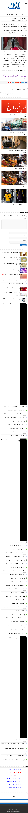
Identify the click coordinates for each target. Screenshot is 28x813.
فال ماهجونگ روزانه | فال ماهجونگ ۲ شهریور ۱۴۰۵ (10, 298)
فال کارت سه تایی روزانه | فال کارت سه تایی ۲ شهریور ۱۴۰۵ (14, 406)
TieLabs (21, 808)
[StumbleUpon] (12, 809)
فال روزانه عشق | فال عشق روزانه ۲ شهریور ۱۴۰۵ (16, 432)
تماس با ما (14, 796)
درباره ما (14, 798)
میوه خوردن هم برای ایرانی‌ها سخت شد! (19, 186)
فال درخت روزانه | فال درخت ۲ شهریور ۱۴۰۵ (17, 614)
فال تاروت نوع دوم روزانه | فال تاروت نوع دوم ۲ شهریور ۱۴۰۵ (11, 264)
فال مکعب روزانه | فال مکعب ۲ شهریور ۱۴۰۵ (17, 545)
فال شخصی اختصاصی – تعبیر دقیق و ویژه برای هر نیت (15, 755)
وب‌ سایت (25, 240)
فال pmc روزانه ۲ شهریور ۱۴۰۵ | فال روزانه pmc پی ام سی (14, 607)
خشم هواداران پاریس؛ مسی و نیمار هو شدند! (18, 115)
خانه (27, 14)
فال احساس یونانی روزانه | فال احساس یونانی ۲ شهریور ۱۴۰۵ (14, 560)
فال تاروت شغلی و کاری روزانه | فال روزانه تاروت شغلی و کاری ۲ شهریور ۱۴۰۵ (15, 759)
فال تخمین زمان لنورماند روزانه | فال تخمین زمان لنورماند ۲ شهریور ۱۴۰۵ (14, 744)
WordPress (12, 808)
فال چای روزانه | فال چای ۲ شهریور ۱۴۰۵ (18, 421)
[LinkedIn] (15, 809)
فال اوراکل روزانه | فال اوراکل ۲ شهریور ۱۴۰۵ (12, 258)
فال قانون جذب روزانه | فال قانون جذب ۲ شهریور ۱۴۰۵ (15, 556)
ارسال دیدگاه (13, 20)
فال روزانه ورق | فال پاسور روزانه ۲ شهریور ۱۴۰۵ (11, 637)
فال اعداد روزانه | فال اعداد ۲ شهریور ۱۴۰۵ (18, 542)
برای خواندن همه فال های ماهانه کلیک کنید (14, 784)
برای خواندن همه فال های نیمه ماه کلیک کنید (14, 781)
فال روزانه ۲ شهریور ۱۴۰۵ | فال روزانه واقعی (17, 630)
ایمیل (25, 235)
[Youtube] (13, 809)
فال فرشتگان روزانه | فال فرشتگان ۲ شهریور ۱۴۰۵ (16, 424)
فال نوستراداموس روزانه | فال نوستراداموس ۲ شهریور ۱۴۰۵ (14, 596)
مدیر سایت (23, 20)
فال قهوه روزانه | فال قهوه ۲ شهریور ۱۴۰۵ (18, 581)
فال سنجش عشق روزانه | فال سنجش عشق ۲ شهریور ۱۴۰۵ (10, 439)
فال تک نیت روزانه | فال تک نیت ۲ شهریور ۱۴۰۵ (16, 410)
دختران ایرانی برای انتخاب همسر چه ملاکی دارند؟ (17, 204)
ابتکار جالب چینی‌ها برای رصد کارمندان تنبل (8, 93)
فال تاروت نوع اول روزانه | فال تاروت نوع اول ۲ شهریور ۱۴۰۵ (14, 748)
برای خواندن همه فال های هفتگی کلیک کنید (14, 778)
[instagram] (10, 809)
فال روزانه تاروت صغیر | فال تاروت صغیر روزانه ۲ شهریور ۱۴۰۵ (11, 293)
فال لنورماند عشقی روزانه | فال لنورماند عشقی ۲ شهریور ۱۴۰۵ (11, 269)
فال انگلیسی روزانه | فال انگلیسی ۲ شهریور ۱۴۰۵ (16, 633)
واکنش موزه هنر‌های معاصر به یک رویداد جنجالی (17, 150)
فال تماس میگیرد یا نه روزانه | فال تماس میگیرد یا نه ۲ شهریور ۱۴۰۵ (13, 280)
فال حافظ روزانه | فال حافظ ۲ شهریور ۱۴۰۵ (11, 274)
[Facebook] (19, 809)
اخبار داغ (23, 14)
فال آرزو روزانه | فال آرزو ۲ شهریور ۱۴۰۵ (18, 567)
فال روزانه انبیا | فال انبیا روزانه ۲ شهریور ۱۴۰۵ (17, 574)
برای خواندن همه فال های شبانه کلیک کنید (14, 772)
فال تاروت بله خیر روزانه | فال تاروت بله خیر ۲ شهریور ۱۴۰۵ (14, 589)
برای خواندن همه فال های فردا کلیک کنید (14, 775)
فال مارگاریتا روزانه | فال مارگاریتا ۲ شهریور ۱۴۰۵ (16, 283)
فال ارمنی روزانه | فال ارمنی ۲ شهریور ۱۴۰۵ (17, 428)
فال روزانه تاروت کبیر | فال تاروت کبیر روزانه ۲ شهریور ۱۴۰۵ (14, 417)
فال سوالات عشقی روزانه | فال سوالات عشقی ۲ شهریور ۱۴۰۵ (14, 414)
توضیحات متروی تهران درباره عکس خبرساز (18, 89)
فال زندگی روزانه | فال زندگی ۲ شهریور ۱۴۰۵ (17, 752)
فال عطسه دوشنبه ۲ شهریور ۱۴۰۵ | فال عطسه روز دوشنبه (15, 618)
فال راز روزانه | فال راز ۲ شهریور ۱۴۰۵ (18, 740)
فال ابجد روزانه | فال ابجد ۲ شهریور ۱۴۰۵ (18, 603)
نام (26, 231)
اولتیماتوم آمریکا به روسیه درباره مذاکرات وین (18, 132)
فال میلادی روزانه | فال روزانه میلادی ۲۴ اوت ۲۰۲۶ (11, 303)
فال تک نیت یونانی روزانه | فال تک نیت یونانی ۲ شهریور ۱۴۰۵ (14, 571)
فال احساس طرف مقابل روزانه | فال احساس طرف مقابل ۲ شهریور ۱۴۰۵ (14, 625)
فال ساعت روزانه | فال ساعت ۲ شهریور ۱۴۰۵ (17, 610)
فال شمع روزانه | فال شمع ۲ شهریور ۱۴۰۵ (18, 592)
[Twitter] (18, 809)
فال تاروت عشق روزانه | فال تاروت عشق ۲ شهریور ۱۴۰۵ (15, 585)
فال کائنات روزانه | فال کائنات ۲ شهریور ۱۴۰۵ (17, 599)
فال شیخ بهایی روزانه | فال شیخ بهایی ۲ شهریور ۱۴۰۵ (15, 563)
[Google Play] (9, 809)
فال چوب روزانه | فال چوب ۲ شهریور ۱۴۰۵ (18, 549)
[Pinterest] (16, 809)
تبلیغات (14, 795)
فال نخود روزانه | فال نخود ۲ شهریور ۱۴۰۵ (18, 435)
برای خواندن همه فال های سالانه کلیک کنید (14, 787)
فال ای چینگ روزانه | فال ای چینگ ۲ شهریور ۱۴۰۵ (11, 252)
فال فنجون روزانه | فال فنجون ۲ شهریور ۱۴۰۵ (17, 578)
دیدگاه (25, 218)
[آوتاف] (14, 5)
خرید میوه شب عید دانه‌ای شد (21, 168)
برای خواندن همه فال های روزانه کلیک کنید (14, 769)
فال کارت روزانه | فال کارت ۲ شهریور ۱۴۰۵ (18, 621)
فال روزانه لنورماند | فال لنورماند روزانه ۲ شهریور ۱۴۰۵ (15, 553)
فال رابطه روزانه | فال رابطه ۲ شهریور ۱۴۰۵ (12, 287)
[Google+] (20, 809)
